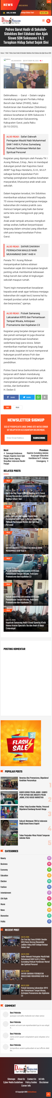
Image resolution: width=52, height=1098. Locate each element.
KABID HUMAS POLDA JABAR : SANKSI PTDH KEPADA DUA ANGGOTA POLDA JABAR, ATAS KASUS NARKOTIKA (33, 795)
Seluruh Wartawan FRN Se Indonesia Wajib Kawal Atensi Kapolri (33, 822)
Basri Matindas (15, 1013)
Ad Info (41, 1079)
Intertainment (6, 893)
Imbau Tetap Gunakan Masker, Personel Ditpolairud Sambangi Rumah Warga (34, 808)
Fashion (4, 887)
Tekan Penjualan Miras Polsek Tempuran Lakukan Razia (34, 837)
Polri (17, 407)
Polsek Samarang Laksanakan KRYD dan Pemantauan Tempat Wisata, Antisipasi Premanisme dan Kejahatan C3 (22, 574)
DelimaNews (32, 1092)
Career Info (26, 1086)
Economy (4, 870)
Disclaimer (44, 1082)
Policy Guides (31, 1082)
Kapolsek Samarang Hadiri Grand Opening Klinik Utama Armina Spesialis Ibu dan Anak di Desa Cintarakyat (26, 625)
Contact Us (31, 1079)
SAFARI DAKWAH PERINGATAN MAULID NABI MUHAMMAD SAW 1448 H (23, 250)
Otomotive (4, 916)
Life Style (4, 899)
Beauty (3, 858)
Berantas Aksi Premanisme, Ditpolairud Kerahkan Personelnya (33, 779)
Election (4, 881)
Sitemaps (11, 1079)
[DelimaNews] (26, 1073)
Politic (3, 922)
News (3, 910)
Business (4, 864)
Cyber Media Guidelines (13, 1082)
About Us (21, 1079)
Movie (3, 904)
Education (4, 876)
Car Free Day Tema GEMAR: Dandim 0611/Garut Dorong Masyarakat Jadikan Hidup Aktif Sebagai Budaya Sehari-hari (26, 496)
